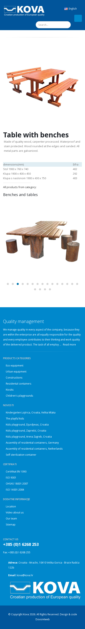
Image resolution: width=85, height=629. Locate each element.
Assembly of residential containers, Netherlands (34, 448)
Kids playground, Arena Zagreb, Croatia (29, 436)
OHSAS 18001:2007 (17, 483)
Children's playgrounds (19, 395)
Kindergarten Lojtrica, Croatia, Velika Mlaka (30, 412)
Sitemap (10, 524)
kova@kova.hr (25, 575)
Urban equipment (16, 371)
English (72, 8)
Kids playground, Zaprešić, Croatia (26, 430)
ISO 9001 (11, 477)
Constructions (14, 377)
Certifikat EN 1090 (16, 471)
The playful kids (15, 418)
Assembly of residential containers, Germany (32, 442)
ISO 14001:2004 (15, 489)
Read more (70, 344)
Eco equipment (14, 365)
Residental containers (18, 383)
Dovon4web (42, 619)
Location (11, 506)
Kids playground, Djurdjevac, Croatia (27, 424)
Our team (11, 518)
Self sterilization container (21, 454)
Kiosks (10, 389)
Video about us (15, 512)
